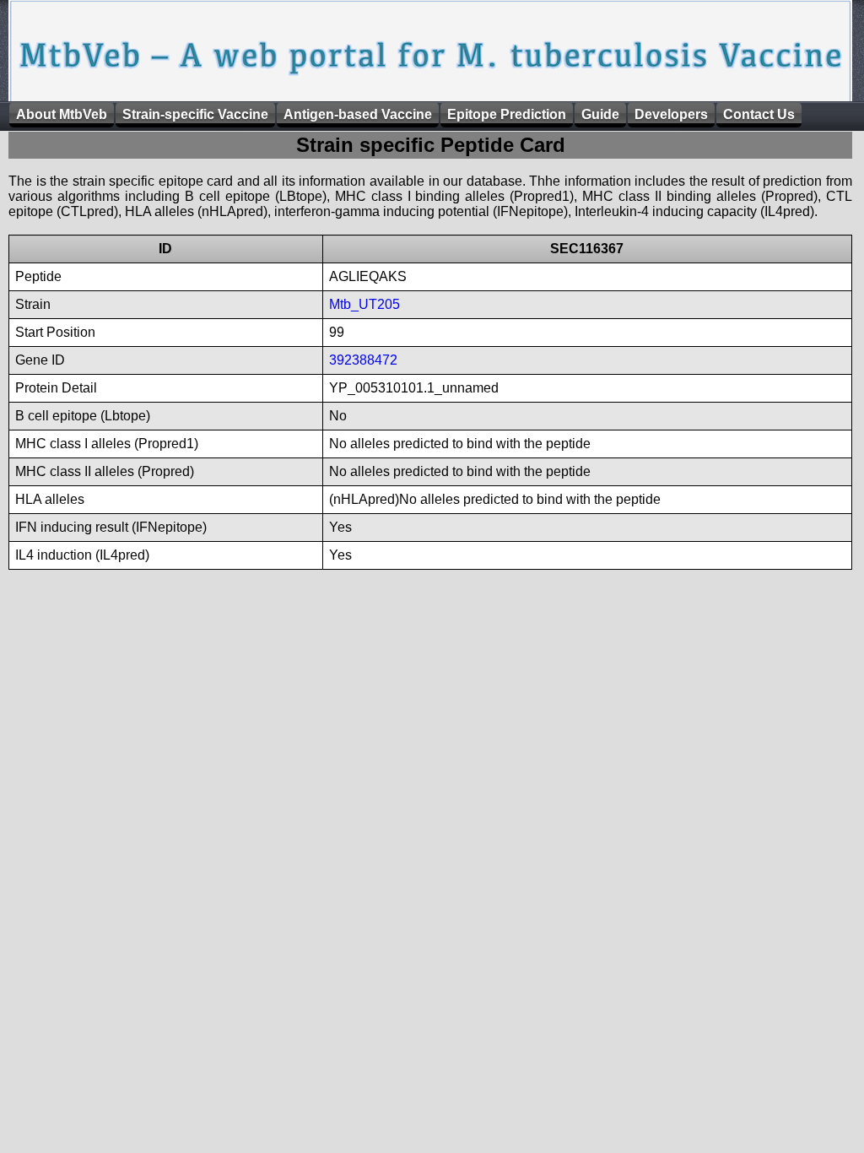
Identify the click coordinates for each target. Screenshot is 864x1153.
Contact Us (759, 114)
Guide (600, 114)
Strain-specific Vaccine (195, 114)
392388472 (363, 360)
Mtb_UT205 (364, 304)
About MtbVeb (61, 114)
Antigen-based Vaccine (358, 114)
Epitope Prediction (506, 114)
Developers (671, 114)
